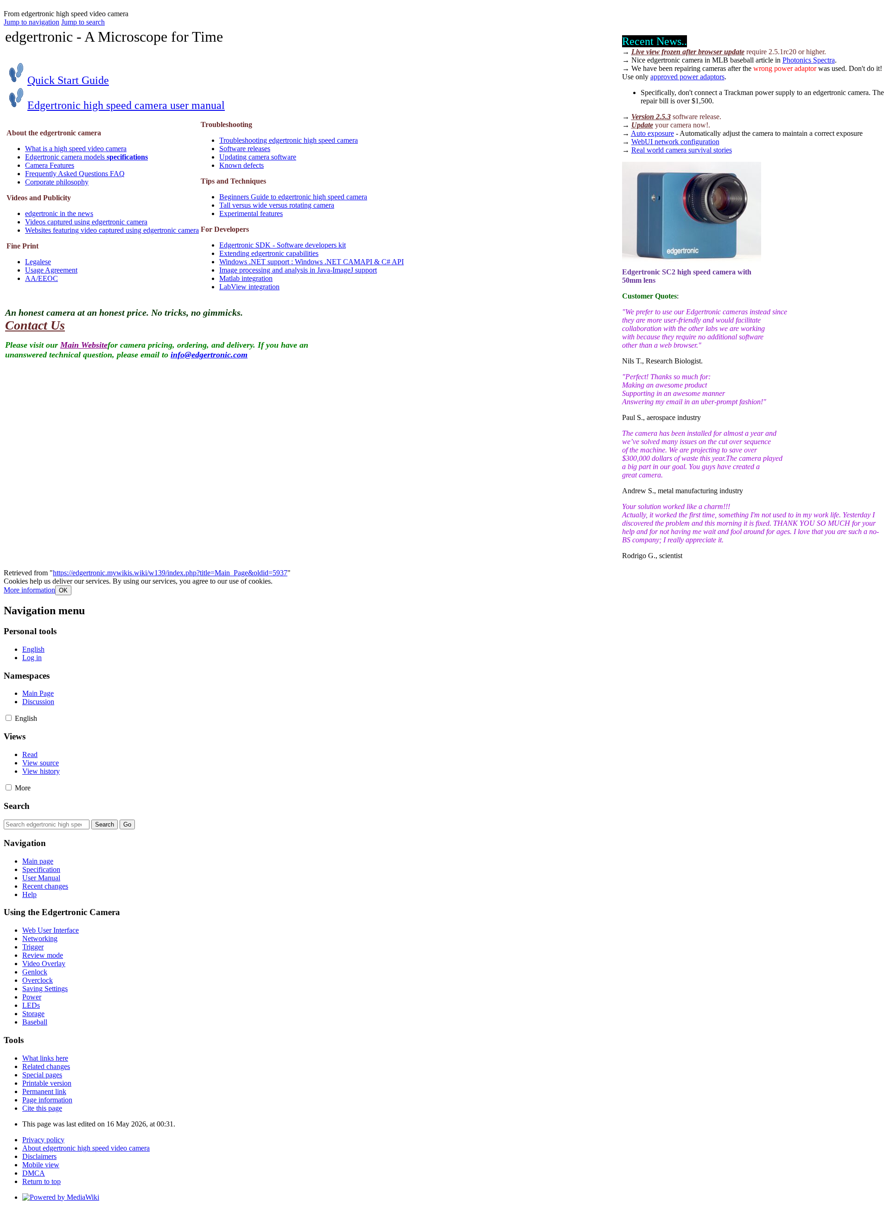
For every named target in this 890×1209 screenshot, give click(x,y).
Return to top (41, 1181)
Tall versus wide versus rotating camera (276, 205)
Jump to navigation (31, 22)
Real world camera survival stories (681, 150)
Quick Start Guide (68, 80)
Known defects (241, 165)
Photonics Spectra (808, 60)
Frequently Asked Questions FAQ (75, 174)
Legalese (38, 262)
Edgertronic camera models (86, 157)
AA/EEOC (41, 278)
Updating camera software (257, 157)
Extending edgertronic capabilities (268, 253)
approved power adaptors (687, 77)
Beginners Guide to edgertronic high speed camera (293, 197)
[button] (29, 590)
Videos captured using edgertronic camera (86, 222)
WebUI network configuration (675, 142)
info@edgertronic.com (209, 354)
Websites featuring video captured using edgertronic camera (112, 230)
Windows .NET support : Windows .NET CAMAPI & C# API (311, 262)
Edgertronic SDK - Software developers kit (282, 245)
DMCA (33, 1173)
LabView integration (249, 287)
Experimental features (251, 213)
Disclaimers (39, 1156)
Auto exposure (652, 133)
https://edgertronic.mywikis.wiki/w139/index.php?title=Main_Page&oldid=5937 (170, 573)
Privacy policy (43, 1140)
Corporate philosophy (57, 182)
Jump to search (83, 22)
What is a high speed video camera (76, 149)
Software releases (244, 149)
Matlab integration (246, 278)
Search (17, 806)
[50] (16, 81)
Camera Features (49, 165)
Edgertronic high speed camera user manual (126, 105)
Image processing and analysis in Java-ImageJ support (298, 270)
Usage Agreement (51, 270)
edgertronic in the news (59, 213)
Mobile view (40, 1165)
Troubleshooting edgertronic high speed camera (288, 140)
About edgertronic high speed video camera (86, 1148)
